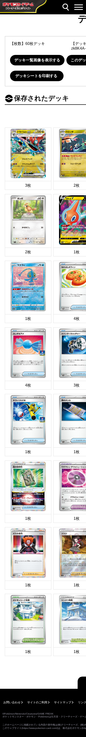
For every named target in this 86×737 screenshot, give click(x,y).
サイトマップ (62, 702)
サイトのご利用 (37, 702)
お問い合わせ (12, 702)
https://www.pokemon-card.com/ (39, 728)
